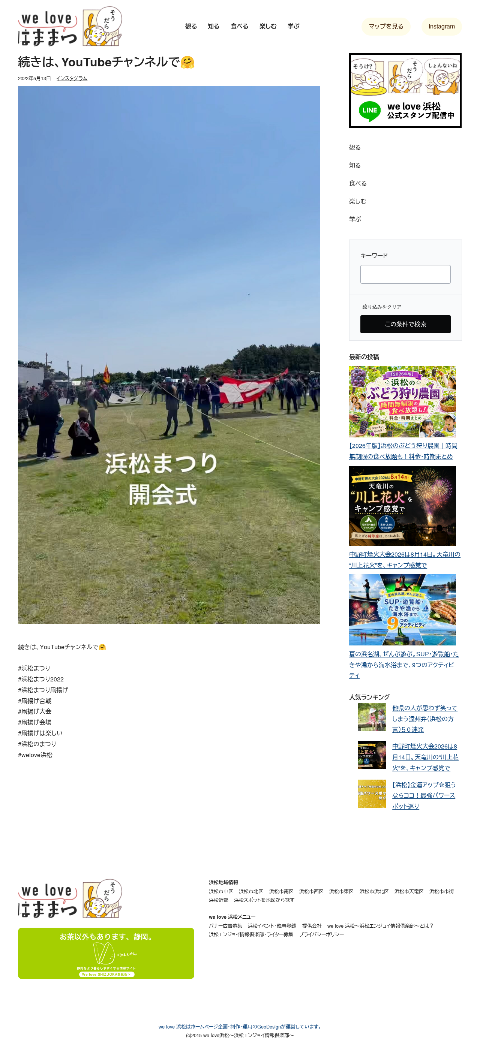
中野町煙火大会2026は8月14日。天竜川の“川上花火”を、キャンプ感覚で (425, 757)
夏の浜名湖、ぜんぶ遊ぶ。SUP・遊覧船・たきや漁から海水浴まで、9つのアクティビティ (404, 665)
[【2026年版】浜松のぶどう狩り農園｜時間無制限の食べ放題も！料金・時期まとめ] (402, 403)
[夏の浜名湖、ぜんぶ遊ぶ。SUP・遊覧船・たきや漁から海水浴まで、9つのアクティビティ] (402, 611)
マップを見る (386, 26)
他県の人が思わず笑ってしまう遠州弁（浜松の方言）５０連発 (425, 719)
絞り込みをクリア (382, 307)
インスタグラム (72, 78)
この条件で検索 (405, 324)
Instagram (442, 26)
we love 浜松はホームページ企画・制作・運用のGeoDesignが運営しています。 (240, 1026)
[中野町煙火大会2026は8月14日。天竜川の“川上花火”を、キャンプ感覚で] (402, 507)
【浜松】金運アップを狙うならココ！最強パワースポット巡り (424, 795)
